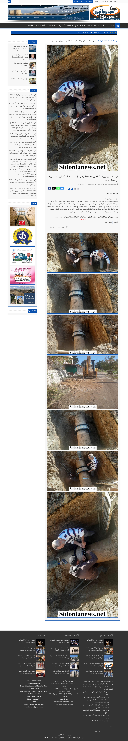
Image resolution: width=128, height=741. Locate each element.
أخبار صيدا (100, 26)
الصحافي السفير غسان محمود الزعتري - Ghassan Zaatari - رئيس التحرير (19, 57)
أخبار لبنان (109, 26)
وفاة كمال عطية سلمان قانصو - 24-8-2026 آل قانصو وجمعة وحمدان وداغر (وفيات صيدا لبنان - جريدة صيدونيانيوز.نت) (22, 153)
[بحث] (9, 1)
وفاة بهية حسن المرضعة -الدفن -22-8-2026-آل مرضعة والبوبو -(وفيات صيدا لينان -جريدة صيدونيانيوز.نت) (22, 182)
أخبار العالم (50, 26)
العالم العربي (60, 26)
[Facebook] (99, 731)
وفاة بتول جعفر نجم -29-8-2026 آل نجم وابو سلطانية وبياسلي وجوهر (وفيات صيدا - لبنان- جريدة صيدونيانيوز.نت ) (22, 106)
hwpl (29, 26)
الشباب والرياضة (39, 26)
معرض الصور (90, 26)
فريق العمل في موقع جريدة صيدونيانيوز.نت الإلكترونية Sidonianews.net (20, 48)
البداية (117, 25)
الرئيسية (118, 41)
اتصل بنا (76, 2)
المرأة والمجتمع (79, 26)
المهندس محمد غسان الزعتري (19, 79)
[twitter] (96, 731)
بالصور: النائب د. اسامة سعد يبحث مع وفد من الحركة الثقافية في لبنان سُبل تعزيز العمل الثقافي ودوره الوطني (78, 33)
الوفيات (69, 26)
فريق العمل (84, 2)
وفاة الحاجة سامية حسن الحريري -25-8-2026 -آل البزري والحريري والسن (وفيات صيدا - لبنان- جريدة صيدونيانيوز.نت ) (22, 145)
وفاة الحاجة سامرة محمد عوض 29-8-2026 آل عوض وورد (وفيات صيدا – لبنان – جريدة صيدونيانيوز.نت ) (23, 97)
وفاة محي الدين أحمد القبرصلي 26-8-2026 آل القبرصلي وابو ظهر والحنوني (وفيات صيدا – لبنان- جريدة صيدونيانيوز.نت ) (23, 136)
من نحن (90, 2)
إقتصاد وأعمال (102, 41)
